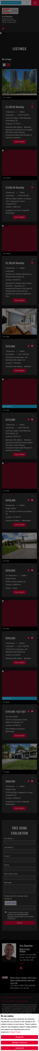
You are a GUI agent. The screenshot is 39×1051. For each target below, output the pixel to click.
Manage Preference (19, 1043)
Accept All (19, 1037)
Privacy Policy (14, 1032)
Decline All (19, 1048)
